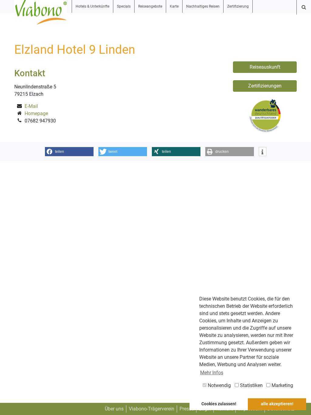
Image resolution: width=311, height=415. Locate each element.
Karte (174, 6)
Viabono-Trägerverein (151, 409)
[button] (69, 151)
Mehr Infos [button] (211, 373)
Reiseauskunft (265, 67)
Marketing (281, 385)
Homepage (36, 113)
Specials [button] (124, 6)
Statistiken (251, 385)
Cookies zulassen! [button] (218, 403)
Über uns (114, 409)
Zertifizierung (238, 6)
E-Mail (31, 106)
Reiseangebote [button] (150, 6)
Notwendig (219, 385)
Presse (186, 409)
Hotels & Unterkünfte (92, 6)
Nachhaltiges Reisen (203, 6)
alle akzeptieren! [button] (277, 403)
